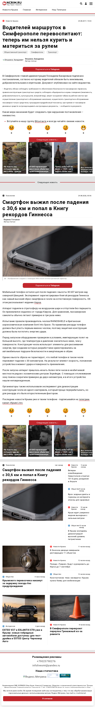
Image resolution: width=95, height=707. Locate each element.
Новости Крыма (12, 21)
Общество (75, 489)
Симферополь (37, 52)
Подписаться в (48, 69)
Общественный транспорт (15, 52)
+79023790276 (46, 661)
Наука (37, 302)
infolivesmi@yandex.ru (46, 665)
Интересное (10, 626)
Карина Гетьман (12, 219)
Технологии (10, 196)
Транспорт (52, 52)
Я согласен (47, 698)
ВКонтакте (41, 121)
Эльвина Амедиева (34, 59)
